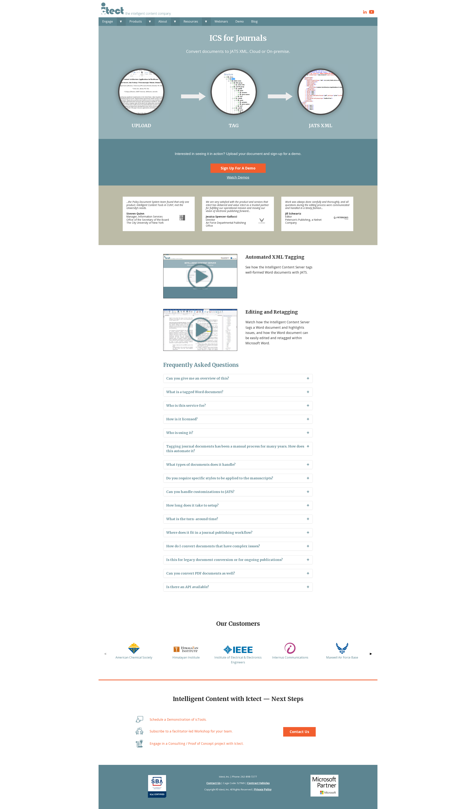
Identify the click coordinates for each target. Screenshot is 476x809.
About (162, 21)
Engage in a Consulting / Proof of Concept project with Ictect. (197, 743)
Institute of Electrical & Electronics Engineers (238, 659)
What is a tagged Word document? (194, 392)
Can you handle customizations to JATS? (200, 492)
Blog (254, 21)
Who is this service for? (186, 406)
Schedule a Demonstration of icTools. (178, 719)
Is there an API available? (187, 587)
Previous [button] (105, 654)
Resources (191, 21)
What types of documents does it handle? (201, 465)
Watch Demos (238, 177)
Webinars (221, 21)
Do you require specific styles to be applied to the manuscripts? (219, 478)
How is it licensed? (182, 419)
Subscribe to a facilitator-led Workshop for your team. (191, 731)
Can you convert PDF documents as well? (200, 573)
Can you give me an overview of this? (197, 378)
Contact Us (299, 731)
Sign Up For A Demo (238, 168)
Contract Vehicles (258, 783)
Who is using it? (179, 433)
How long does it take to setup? (192, 505)
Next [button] (371, 654)
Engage (107, 21)
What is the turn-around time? (192, 519)
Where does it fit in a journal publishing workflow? (209, 533)
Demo (239, 21)
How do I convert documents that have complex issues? (213, 546)
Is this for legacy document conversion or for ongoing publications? (224, 560)
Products (135, 21)
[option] (134, 651)
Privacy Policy (263, 789)
